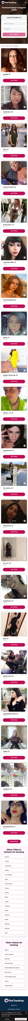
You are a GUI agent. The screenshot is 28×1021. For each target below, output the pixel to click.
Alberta (7, 950)
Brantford (7, 924)
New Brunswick (9, 963)
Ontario (11, 46)
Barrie (6, 933)
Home (2, 46)
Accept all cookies (21, 1019)
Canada (7, 46)
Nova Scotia (8, 972)
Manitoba (7, 959)
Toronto (7, 861)
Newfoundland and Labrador (12, 967)
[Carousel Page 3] (15, 69)
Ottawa (7, 888)
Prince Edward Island (10, 976)
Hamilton (7, 915)
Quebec (7, 981)
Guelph (6, 919)
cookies (9, 1012)
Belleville (7, 928)
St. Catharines (8, 875)
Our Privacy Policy (14, 1009)
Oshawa (7, 892)
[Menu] (25, 2)
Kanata (6, 910)
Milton (6, 897)
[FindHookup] (8, 2)
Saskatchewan (8, 985)
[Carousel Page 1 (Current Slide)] (12, 69)
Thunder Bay (8, 866)
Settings (7, 1019)
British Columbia (9, 954)
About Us (14, 1005)
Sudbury (7, 870)
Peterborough (8, 883)
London (7, 901)
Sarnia (6, 879)
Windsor (7, 857)
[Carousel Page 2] (14, 144)
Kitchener (7, 906)
